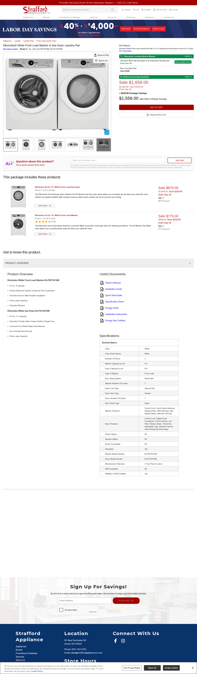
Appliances (28, 17)
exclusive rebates (141, 29)
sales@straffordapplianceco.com (86, 652)
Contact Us (169, 17)
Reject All (152, 668)
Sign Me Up (126, 600)
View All (104, 145)
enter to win (158, 29)
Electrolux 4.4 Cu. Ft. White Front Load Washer (56, 215)
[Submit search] (112, 9)
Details (187, 56)
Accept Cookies (171, 668)
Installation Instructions (116, 314)
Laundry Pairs (28, 41)
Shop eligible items (183, 62)
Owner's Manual (113, 283)
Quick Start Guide (113, 295)
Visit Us (121, 2)
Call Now (132, 2)
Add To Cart (156, 107)
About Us (112, 17)
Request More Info (158, 115)
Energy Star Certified (115, 320)
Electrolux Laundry (10, 49)
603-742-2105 (79, 649)
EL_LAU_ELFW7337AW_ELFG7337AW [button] (45, 49)
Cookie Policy (37, 671)
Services (94, 17)
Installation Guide (113, 289)
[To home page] (36, 10)
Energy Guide (111, 308)
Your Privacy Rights (131, 668)
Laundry (17, 41)
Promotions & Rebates (69, 17)
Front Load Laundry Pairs (46, 41)
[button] (122, 9)
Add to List (103, 61)
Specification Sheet (114, 302)
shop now (126, 29)
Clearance (149, 17)
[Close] (193, 668)
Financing (130, 17)
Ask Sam (180, 160)
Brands (46, 17)
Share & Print (103, 55)
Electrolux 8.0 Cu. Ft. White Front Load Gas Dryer (57, 187)
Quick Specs (43, 206)
